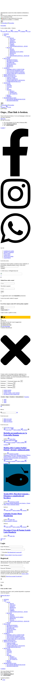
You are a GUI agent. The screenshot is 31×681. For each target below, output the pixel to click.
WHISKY (9, 96)
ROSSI (8, 36)
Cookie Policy (7, 255)
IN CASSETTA (13, 93)
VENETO (12, 40)
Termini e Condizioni (9, 252)
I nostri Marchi (7, 257)
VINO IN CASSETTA (12, 78)
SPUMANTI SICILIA (12, 59)
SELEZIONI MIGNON (12, 100)
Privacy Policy (7, 253)
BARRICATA (13, 92)
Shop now (3, 118)
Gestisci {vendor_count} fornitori (12, 392)
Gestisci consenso (5, 405)
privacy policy (25, 573)
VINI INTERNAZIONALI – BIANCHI (19, 55)
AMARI (9, 84)
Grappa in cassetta (11, 77)
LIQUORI (9, 85)
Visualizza (12, 396)
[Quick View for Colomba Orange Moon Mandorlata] (28, 510)
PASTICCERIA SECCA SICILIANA (16, 73)
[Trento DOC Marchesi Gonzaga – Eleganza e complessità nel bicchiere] (17, 459)
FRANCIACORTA (11, 64)
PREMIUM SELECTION (10, 98)
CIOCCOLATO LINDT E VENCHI (15, 72)
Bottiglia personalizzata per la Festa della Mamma (15, 434)
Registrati (3, 576)
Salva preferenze (19, 396)
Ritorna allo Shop (5, 595)
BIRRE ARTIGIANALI (9, 74)
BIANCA (12, 91)
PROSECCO (10, 66)
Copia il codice (4, 309)
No (10, 325)
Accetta (3, 396)
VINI (5, 35)
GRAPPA (9, 89)
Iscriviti (2, 268)
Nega (7, 396)
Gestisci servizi (7, 391)
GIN (8, 88)
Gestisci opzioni (7, 390)
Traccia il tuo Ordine (8, 256)
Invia (2, 291)
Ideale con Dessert (8, 421)
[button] (14, 31)
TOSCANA (12, 39)
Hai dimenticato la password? (15, 552)
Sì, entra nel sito (4, 325)
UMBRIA (12, 45)
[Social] (15, 176)
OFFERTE (6, 34)
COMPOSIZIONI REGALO (14, 81)
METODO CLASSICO (12, 61)
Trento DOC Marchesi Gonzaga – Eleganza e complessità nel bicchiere (17, 496)
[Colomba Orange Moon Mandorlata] (17, 504)
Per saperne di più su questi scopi (11, 394)
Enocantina (3, 25)
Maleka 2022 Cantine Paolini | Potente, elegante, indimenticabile (17, 449)
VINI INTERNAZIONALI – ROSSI (19, 46)
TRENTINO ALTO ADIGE (16, 51)
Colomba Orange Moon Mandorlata (13, 515)
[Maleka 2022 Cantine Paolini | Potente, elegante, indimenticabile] (10, 440)
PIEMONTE (13, 42)
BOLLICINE (7, 58)
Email (2, 266)
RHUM (8, 95)
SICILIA (12, 38)
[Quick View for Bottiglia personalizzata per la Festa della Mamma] (28, 429)
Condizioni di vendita (9, 251)
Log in (2, 555)
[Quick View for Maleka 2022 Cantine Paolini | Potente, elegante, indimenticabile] (9, 444)
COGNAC (9, 87)
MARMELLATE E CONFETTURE (15, 69)
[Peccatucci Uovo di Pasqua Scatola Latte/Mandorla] (10, 521)
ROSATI (9, 57)
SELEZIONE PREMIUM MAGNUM (16, 99)
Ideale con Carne (8, 419)
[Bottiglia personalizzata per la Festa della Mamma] (9, 427)
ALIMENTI (6, 68)
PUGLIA (12, 43)
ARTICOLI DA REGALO (10, 76)
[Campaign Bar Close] (2, 21)
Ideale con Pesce (8, 420)
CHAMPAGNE (10, 62)
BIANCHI (9, 47)
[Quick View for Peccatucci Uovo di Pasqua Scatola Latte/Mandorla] (28, 527)
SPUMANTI (10, 65)
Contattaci (3, 668)
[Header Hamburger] (2, 103)
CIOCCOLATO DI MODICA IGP (15, 70)
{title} (5, 399)
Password (6, 549)
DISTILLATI (7, 83)
